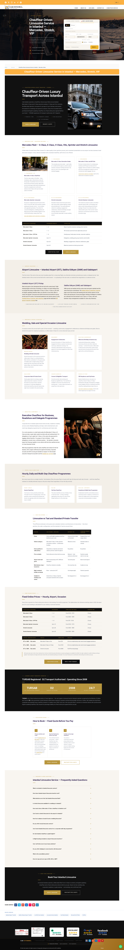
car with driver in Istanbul (86, 388)
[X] (9, 2)
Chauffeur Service (112, 8)
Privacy (102, 948)
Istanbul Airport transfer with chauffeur (33, 298)
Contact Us (100, 8)
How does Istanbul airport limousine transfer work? (46, 793)
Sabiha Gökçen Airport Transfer (25, 915)
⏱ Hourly (73, 25)
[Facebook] (6, 2)
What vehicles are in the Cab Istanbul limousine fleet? (46, 798)
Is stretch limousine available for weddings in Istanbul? (47, 803)
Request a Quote (47, 124)
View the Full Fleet (53, 251)
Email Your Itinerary (71, 661)
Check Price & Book (52, 661)
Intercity (90, 42)
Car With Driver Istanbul (39, 915)
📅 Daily (67, 25)
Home (76, 8)
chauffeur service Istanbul (86, 173)
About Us (83, 8)
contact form (39, 752)
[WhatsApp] (37, 904)
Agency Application (63, 943)
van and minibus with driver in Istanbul (34, 216)
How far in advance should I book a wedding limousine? (47, 818)
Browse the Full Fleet (75, 915)
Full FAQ (84, 915)
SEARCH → (94, 47)
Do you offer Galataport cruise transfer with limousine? (47, 849)
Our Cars (91, 8)
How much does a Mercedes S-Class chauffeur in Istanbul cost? (49, 808)
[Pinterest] (21, 2)
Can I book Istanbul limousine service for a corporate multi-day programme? (52, 828)
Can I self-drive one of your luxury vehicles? (44, 844)
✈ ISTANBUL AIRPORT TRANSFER (72, 21)
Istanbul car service (47, 453)
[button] (85, 106)
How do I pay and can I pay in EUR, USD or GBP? (45, 859)
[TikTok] (18, 2)
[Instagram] (12, 2)
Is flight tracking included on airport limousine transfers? (47, 838)
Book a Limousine (30, 124)
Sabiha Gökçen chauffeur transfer (91, 290)
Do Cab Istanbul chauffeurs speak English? (44, 833)
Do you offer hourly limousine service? (43, 823)
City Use (85, 42)
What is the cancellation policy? (41, 854)
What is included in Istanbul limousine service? (45, 788)
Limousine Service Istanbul (52, 915)
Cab (26, 940)
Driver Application (72, 943)
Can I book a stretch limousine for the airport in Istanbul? (47, 813)
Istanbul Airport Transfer (11, 915)
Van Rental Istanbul (64, 915)
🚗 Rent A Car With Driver (87, 21)
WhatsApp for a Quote (70, 762)
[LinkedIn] (15, 2)
